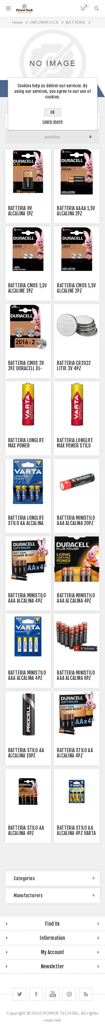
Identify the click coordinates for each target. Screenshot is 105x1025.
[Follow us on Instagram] (69, 994)
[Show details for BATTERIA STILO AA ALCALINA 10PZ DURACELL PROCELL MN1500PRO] (28, 714)
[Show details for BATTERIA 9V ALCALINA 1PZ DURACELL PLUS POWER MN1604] (28, 171)
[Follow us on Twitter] (19, 994)
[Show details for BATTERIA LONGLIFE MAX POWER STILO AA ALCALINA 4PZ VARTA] (76, 404)
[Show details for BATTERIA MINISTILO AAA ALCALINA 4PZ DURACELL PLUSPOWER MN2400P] (76, 559)
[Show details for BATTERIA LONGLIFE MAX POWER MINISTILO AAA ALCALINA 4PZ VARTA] (28, 404)
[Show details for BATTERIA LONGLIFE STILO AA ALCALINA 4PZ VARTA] (28, 481)
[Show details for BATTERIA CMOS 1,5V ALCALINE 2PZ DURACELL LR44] (28, 249)
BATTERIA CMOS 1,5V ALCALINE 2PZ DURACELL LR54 (76, 291)
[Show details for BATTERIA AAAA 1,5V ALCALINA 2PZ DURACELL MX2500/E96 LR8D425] (76, 171)
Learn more (53, 121)
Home (17, 22)
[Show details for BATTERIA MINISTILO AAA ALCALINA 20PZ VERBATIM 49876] (76, 481)
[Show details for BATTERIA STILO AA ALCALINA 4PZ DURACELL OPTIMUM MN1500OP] (76, 714)
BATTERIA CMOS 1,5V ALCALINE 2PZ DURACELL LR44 (27, 291)
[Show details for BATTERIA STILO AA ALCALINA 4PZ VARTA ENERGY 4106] (76, 791)
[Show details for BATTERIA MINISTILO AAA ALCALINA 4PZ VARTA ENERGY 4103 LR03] (28, 636)
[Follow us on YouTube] (52, 994)
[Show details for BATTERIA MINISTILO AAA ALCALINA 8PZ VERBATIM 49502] (76, 636)
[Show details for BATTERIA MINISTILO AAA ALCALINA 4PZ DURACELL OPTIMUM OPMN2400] (28, 559)
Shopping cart (86, 6)
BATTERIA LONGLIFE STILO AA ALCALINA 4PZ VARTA (26, 523)
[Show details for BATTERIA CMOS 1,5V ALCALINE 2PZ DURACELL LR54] (76, 249)
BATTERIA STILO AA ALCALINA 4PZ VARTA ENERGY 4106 (76, 833)
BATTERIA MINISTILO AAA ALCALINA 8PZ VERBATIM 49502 (76, 678)
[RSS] (85, 994)
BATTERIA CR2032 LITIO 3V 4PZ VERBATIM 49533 (74, 368)
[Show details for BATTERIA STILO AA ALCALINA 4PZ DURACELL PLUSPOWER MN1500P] (28, 791)
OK (52, 112)
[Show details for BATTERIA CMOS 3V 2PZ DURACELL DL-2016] (28, 326)
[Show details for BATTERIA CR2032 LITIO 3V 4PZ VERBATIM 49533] (76, 326)
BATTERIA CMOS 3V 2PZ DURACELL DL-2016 (26, 368)
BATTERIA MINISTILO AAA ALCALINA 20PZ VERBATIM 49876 (76, 523)
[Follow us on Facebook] (36, 994)
